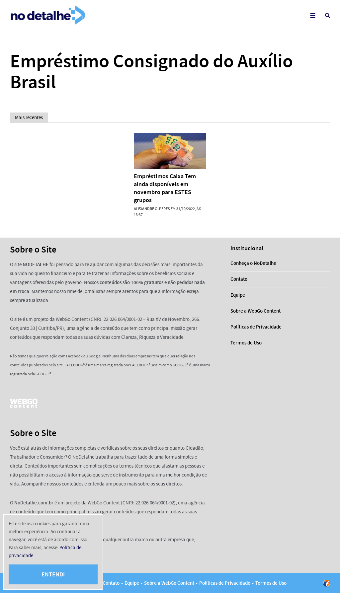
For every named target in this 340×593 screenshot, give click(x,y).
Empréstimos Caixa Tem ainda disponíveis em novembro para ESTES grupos (165, 188)
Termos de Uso (246, 342)
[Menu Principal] (312, 15)
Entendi (53, 574)
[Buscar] (327, 15)
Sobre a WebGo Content (255, 311)
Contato (238, 279)
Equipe (237, 295)
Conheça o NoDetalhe (253, 263)
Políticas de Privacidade (256, 327)
